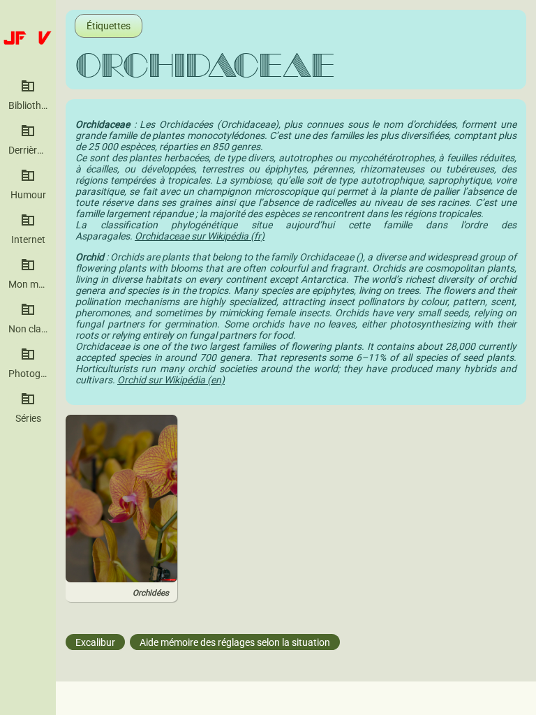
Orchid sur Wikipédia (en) (171, 379)
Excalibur (95, 641)
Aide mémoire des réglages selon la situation (235, 641)
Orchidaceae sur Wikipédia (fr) (200, 236)
